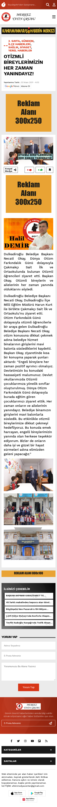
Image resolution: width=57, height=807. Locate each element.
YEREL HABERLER (20, 50)
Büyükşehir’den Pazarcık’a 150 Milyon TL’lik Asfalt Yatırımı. (26, 609)
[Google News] (17, 86)
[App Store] (17, 793)
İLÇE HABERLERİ (19, 44)
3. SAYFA (14, 41)
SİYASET (25, 47)
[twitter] (18, 741)
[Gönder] (51, 723)
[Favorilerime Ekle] (50, 170)
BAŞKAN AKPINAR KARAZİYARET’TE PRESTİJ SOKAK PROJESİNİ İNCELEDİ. (26, 595)
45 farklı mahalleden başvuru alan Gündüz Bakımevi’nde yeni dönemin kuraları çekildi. (29, 602)
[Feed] (46, 741)
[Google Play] (37, 793)
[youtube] (32, 741)
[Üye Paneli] (52, 4)
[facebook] (11, 741)
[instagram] (25, 741)
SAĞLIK (13, 47)
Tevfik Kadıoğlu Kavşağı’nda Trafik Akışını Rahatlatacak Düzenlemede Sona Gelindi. (28, 622)
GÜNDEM (27, 41)
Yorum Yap (29, 687)
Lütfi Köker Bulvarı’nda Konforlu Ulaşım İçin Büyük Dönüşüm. (27, 616)
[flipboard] (39, 741)
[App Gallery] (28, 799)
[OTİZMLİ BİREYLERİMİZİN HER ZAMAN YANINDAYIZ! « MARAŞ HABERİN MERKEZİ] (19, 16)
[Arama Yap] (46, 4)
